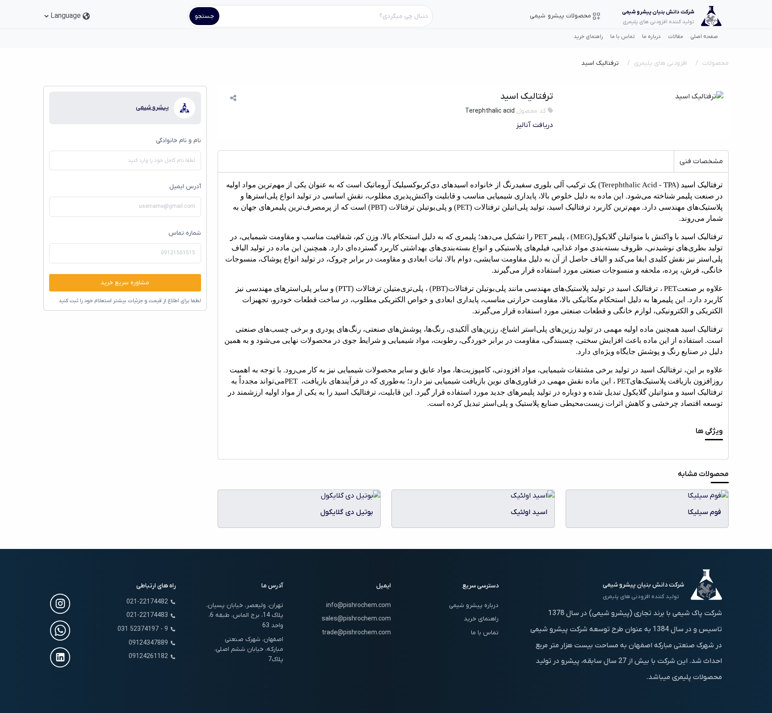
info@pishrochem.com (358, 605)
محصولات (715, 63)
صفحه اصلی (704, 36)
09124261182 (148, 656)
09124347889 (148, 643)
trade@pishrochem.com (356, 633)
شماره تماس (184, 233)
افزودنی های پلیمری (660, 63)
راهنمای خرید (588, 36)
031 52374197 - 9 (142, 629)
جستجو (204, 16)
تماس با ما (622, 36)
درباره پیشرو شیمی (474, 605)
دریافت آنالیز (534, 125)
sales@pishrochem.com (356, 619)
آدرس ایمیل (185, 186)
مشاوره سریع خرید (125, 282)
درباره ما (651, 36)
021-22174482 (147, 602)
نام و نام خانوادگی (178, 140)
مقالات (675, 36)
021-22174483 (147, 615)
